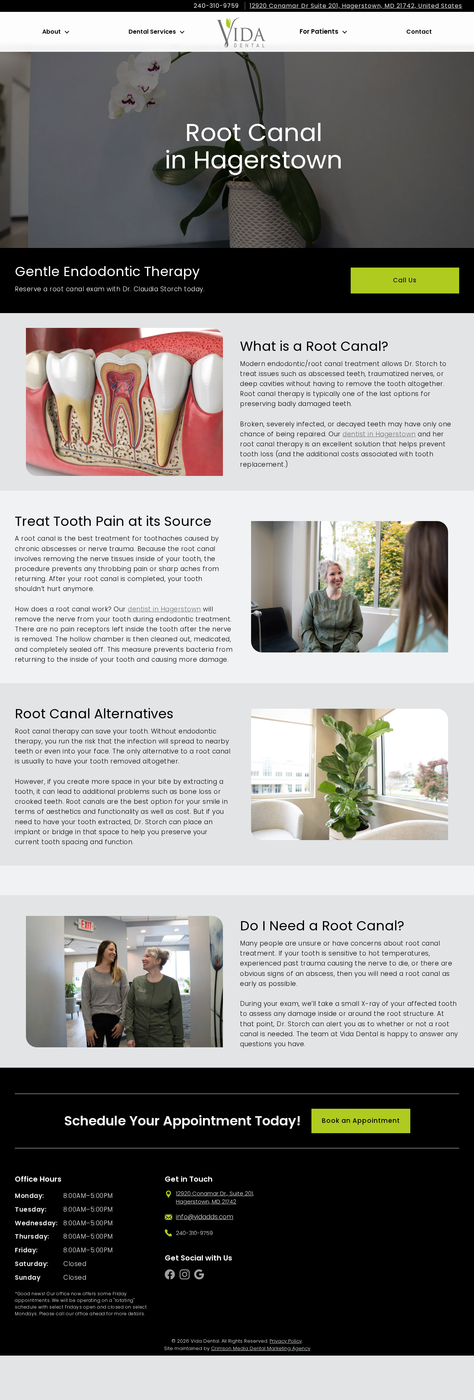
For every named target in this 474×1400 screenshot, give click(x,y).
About (51, 31)
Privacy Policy (286, 1340)
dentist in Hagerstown (379, 434)
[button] (55, 31)
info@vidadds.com (204, 1216)
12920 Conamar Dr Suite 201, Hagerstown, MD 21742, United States (356, 5)
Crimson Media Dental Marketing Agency (260, 1348)
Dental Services (152, 31)
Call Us (405, 280)
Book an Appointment (361, 1120)
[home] (241, 31)
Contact (419, 31)
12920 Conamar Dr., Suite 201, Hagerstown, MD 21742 (215, 1197)
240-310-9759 (216, 6)
